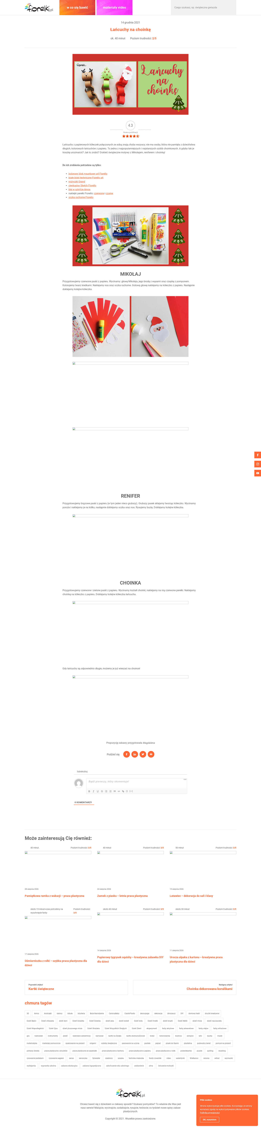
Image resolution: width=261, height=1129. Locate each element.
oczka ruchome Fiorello (81, 197)
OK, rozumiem (209, 1119)
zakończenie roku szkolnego (117, 1066)
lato (200, 1036)
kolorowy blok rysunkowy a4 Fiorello (88, 173)
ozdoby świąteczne (109, 1043)
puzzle (199, 1051)
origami (93, 1043)
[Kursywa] (93, 791)
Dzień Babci (31, 1021)
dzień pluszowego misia (72, 1028)
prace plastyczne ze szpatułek (84, 1051)
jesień (65, 1036)
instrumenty (53, 1036)
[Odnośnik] (123, 791)
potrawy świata (33, 1051)
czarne (109, 193)
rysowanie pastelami (35, 1058)
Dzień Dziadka (78, 1021)
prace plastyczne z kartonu (113, 1051)
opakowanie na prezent (75, 1043)
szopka (121, 1058)
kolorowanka (165, 1036)
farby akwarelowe (186, 1028)
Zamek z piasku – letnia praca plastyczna (122, 895)
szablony (109, 1058)
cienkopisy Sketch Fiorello (82, 185)
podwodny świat (204, 1043)
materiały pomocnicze (51, 1043)
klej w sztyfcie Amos (79, 189)
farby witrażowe (219, 1028)
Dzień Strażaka (93, 1028)
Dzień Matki (182, 1021)
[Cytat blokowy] (115, 791)
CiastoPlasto (129, 1013)
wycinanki (229, 1058)
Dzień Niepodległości (35, 1028)
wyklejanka (31, 1066)
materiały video (114, 7)
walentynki (180, 1058)
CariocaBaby (114, 1013)
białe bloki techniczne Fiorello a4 (86, 177)
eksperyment (152, 1028)
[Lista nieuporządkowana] (110, 791)
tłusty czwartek (155, 1058)
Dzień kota (138, 1021)
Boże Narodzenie (97, 1013)
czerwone (99, 193)
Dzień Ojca (53, 1028)
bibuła (70, 1013)
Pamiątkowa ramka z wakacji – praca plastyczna (54, 895)
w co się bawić (77, 7)
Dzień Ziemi (136, 1028)
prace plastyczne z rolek (165, 1051)
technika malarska (136, 1058)
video (168, 1058)
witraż (216, 1058)
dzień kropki (168, 1021)
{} (127, 791)
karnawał (99, 1036)
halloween (39, 1036)
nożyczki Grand (77, 181)
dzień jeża (110, 1021)
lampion (190, 1036)
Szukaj (230, 7)
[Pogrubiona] (89, 791)
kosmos (178, 1036)
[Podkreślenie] (98, 791)
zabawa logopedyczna (92, 1066)
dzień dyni (63, 1021)
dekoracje (158, 1013)
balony (59, 1013)
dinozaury (171, 1013)
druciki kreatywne (212, 1013)
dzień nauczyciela (214, 1021)
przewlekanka (186, 1051)
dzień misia (197, 1021)
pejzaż (158, 1043)
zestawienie (139, 1066)
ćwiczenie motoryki (166, 1066)
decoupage (144, 1013)
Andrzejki (48, 1013)
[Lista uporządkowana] (106, 791)
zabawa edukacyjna (69, 1066)
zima (151, 1066)
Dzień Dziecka (95, 1021)
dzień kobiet (124, 1021)
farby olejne (203, 1028)
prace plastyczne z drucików (55, 1051)
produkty (151, 7)
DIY (182, 1013)
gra (28, 1036)
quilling (210, 1051)
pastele (147, 1043)
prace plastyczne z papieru (140, 1051)
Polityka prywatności (210, 1112)
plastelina (188, 1043)
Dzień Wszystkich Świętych (116, 1028)
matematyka (32, 1043)
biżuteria (81, 1013)
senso (71, 1058)
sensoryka (83, 1058)
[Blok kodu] (119, 791)
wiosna (206, 1058)
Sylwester (96, 1058)
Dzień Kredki (153, 1021)
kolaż (152, 1036)
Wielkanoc (194, 1058)
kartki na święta (114, 1036)
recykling (222, 1051)
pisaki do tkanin (172, 1043)
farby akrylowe (168, 1028)
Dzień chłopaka (47, 1021)
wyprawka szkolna (48, 1066)
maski (219, 1036)
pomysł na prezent (223, 1043)
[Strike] (102, 791)
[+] (131, 791)
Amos (36, 1013)
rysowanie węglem (56, 1058)
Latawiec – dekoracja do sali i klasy (191, 895)
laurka (209, 1036)
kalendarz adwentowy (82, 1036)
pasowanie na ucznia (130, 1043)
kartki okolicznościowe (135, 1036)
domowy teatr (194, 1013)
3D (28, 1013)
